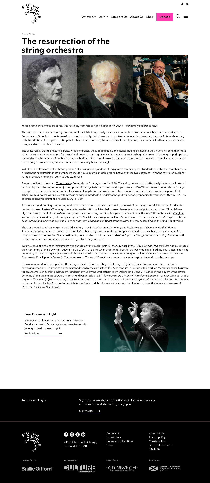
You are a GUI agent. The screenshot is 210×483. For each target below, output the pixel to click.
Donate (164, 17)
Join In (103, 17)
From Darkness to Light (126, 272)
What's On (89, 17)
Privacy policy (157, 437)
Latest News (113, 437)
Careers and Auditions (119, 441)
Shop (150, 17)
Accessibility (156, 433)
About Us (136, 17)
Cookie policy (157, 441)
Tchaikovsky (63, 183)
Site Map (154, 449)
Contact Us (113, 433)
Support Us (119, 17)
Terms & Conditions (160, 445)
